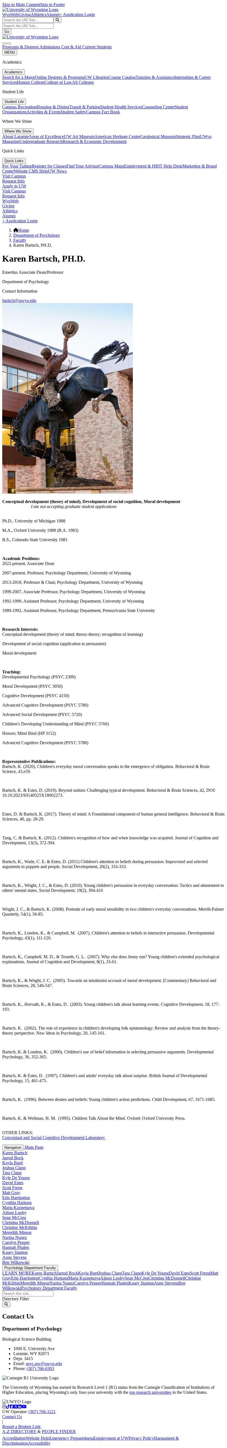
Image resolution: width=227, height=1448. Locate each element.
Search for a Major (18, 77)
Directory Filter (15, 1298)
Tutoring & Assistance (155, 77)
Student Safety (73, 112)
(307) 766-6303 (40, 1368)
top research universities (150, 1392)
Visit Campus (14, 176)
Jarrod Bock (13, 1157)
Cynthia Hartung (17, 1202)
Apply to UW (14, 186)
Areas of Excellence (46, 136)
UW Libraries (96, 77)
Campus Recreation (19, 107)
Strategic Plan (188, 136)
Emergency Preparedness (71, 1438)
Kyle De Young (16, 1177)
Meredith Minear (17, 1232)
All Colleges (83, 82)
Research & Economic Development (95, 141)
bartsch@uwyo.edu (19, 300)
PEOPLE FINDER (59, 1431)
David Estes (12, 1182)
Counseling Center (158, 107)
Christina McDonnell (20, 1222)
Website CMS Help (31, 171)
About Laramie (15, 136)
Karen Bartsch (14, 1152)
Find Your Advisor (82, 166)
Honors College (31, 82)
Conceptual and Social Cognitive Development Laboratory (54, 1137)
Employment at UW (110, 1438)
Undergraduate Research (41, 141)
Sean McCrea (14, 1217)
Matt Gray (11, 1192)
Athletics (38, 14)
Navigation (12, 1147)
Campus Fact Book (103, 112)
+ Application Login (77, 14)
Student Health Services (121, 107)
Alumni (53, 14)
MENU (9, 52)
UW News (57, 171)
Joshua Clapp (14, 1167)
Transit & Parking (84, 107)
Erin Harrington (16, 1197)
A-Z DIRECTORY (19, 1431)
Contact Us (12, 1416)
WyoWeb (10, 14)
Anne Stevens (14, 1257)
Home (23, 230)
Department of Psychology (36, 235)
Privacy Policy (141, 1438)
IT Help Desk (170, 166)
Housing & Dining (53, 107)
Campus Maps (111, 166)
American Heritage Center (117, 136)
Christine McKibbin (19, 1227)
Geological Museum (158, 136)
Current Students (97, 47)
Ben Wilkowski (15, 1262)
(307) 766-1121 (42, 1411)
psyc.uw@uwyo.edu (44, 1363)
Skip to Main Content (21, 4)
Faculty (19, 240)
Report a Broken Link (21, 1426)
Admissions (50, 47)
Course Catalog (122, 77)
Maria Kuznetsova (18, 1207)
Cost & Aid (71, 47)
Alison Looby (14, 1212)
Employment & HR (141, 166)
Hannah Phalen (15, 1247)
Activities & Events (44, 112)
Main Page (33, 1147)
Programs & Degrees (21, 47)
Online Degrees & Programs (59, 77)
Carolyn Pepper (16, 1242)
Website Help (37, 1438)
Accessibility (39, 1443)
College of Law (58, 82)
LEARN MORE (17, 1273)
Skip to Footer (52, 4)
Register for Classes (49, 166)
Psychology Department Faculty (30, 1268)
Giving (25, 14)
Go (6, 32)
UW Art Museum (79, 136)
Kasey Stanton (15, 1252)
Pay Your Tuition (17, 166)
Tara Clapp (12, 1172)
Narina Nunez (14, 1237)
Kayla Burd (12, 1162)
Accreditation (14, 1438)
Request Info (13, 181)
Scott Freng (12, 1187)
